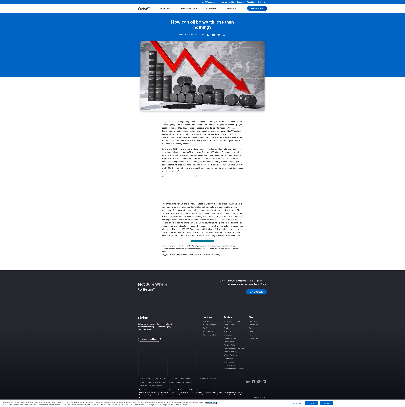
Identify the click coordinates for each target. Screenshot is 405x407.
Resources (230, 8)
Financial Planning (231, 338)
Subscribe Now (149, 339)
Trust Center (187, 382)
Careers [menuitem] (240, 2)
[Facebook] (208, 35)
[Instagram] (247, 381)
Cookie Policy (173, 378)
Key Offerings (208, 317)
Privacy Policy (161, 378)
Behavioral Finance (210, 331)
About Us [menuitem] (250, 2)
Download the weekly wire (202, 241)
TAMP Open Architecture (234, 348)
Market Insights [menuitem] (228, 2)
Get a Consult (257, 8)
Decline (311, 403)
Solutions (228, 317)
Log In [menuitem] (262, 2)
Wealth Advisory (230, 355)
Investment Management (234, 369)
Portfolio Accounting (232, 321)
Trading (227, 328)
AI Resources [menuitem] (210, 2)
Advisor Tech (164, 8)
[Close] (401, 403)
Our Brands (253, 331)
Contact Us (253, 338)
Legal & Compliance (146, 378)
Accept (326, 403)
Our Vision (253, 321)
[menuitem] (166, 8)
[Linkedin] (218, 35)
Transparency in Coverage (206, 378)
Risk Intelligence (230, 331)
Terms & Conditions (187, 378)
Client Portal (229, 342)
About (251, 317)
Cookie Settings (175, 382)
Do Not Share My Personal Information (153, 382)
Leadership (253, 325)
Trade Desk (228, 358)
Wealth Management (187, 8)
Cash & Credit (229, 362)
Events (251, 328)
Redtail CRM (229, 325)
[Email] (223, 35)
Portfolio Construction (232, 365)
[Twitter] (213, 35)
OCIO (205, 328)
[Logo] (144, 8)
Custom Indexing (230, 352)
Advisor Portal (229, 345)
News (251, 335)
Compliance (229, 335)
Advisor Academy (210, 335)
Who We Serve (210, 8)
